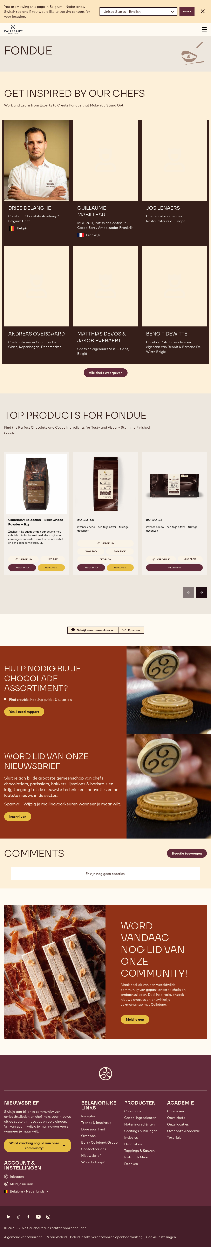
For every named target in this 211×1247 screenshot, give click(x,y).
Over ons (88, 1136)
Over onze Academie (183, 1131)
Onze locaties (178, 1124)
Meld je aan (135, 1019)
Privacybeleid (56, 1237)
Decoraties (133, 1144)
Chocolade (132, 1111)
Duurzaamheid (93, 1129)
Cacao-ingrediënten (140, 1118)
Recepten (88, 1116)
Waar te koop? (92, 1162)
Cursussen (175, 1111)
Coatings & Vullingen (140, 1131)
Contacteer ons (93, 1149)
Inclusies (131, 1137)
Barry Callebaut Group (99, 1142)
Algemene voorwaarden (23, 1237)
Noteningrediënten (139, 1124)
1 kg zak (53, 559)
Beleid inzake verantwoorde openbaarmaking (106, 1237)
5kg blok (120, 551)
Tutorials (174, 1137)
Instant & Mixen (136, 1157)
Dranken (131, 1164)
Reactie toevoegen (187, 853)
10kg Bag (91, 551)
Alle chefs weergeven (105, 373)
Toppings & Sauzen (139, 1151)
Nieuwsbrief (91, 1155)
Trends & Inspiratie (96, 1123)
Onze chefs (176, 1118)
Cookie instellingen (161, 1237)
